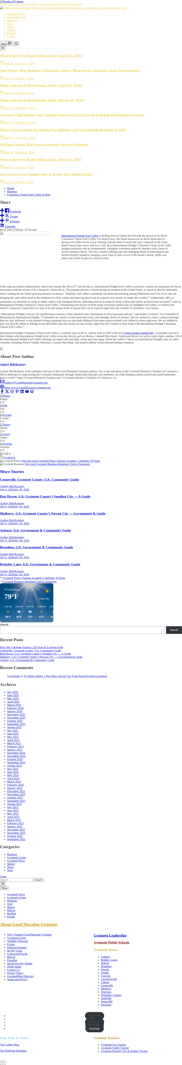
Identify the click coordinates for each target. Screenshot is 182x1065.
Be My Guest (14, 950)
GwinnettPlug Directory (20, 976)
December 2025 (16, 714)
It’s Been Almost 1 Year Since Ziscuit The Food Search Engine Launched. (65, 676)
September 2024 (16, 762)
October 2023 (15, 797)
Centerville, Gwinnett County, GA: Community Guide (39, 479)
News (10, 867)
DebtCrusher (14, 966)
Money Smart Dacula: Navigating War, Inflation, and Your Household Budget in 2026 (63, 130)
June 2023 (13, 810)
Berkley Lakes (109, 959)
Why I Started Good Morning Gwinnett (29, 934)
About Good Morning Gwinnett (29, 924)
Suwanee (106, 1004)
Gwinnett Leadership (110, 935)
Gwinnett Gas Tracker (113, 1044)
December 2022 (16, 829)
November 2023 (16, 794)
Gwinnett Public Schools (111, 942)
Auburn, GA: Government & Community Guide (35, 530)
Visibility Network (17, 941)
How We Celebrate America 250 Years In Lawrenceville (31, 647)
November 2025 (16, 717)
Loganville (107, 985)
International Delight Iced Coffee (79, 235)
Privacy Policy (15, 973)
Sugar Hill (107, 1001)
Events (11, 36)
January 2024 (14, 788)
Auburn (105, 956)
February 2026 (15, 708)
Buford (105, 963)
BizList (11, 29)
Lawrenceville (109, 979)
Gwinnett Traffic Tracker (115, 1047)
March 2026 (14, 704)
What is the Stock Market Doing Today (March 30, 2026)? (42, 100)
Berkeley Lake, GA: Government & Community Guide (40, 564)
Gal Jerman (13, 676)
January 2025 (14, 749)
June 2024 (13, 772)
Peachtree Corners (111, 995)
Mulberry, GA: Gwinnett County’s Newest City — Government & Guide (52, 513)
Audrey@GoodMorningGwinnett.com (26, 382)
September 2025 (16, 724)
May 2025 (13, 736)
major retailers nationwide (138, 332)
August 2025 (14, 727)
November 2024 (16, 756)
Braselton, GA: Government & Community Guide (36, 547)
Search (4, 624)
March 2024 (14, 781)
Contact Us (13, 969)
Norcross (106, 991)
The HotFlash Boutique (13, 1050)
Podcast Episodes (17, 947)
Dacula (105, 969)
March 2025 (14, 743)
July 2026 (12, 692)
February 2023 (15, 823)
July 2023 (12, 807)
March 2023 (14, 820)
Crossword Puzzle (17, 953)
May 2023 (13, 813)
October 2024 (15, 759)
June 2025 (13, 733)
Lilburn (105, 982)
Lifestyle (10, 457)
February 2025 (15, 746)
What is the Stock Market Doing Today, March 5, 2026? (41, 159)
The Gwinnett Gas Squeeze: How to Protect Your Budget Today (46, 174)
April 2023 (13, 816)
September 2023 (16, 800)
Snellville (106, 998)
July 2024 (12, 768)
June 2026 (13, 695)
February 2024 (15, 784)
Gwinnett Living (16, 17)
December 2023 (16, 791)
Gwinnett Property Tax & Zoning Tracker (124, 1051)
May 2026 (13, 698)
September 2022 (16, 839)
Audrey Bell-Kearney (13, 364)
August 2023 (14, 804)
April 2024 (13, 778)
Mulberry (106, 988)
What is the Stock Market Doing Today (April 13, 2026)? (41, 56)
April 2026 (13, 701)
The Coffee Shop (9, 1044)
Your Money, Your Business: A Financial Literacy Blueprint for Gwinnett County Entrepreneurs (70, 70)
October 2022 (15, 836)
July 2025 (12, 730)
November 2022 (16, 832)
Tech (10, 23)
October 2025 (15, 720)
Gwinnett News (16, 13)
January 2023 (14, 826)
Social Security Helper (19, 963)
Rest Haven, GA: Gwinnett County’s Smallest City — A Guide (45, 496)
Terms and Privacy (17, 979)
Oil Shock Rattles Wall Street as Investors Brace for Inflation (44, 144)
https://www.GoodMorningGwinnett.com (27, 387)
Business (12, 20)
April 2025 (13, 740)
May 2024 (13, 775)
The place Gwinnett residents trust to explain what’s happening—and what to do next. (79, 7)
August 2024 (14, 765)
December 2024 (16, 752)
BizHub (11, 33)
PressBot (12, 960)
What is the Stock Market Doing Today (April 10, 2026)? (41, 85)
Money (11, 26)
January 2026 (14, 711)
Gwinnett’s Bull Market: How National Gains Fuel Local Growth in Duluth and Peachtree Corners (72, 115)
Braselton (106, 966)
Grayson (106, 975)
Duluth (105, 972)
